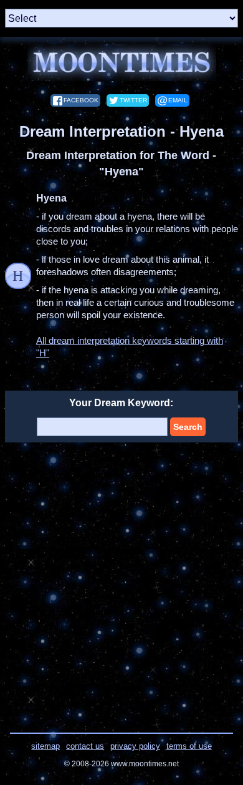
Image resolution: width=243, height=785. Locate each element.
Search (187, 427)
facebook (81, 100)
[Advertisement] (121, 579)
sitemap (45, 746)
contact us (85, 746)
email (178, 100)
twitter (133, 100)
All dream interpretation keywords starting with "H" (129, 346)
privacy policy (135, 746)
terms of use (189, 746)
